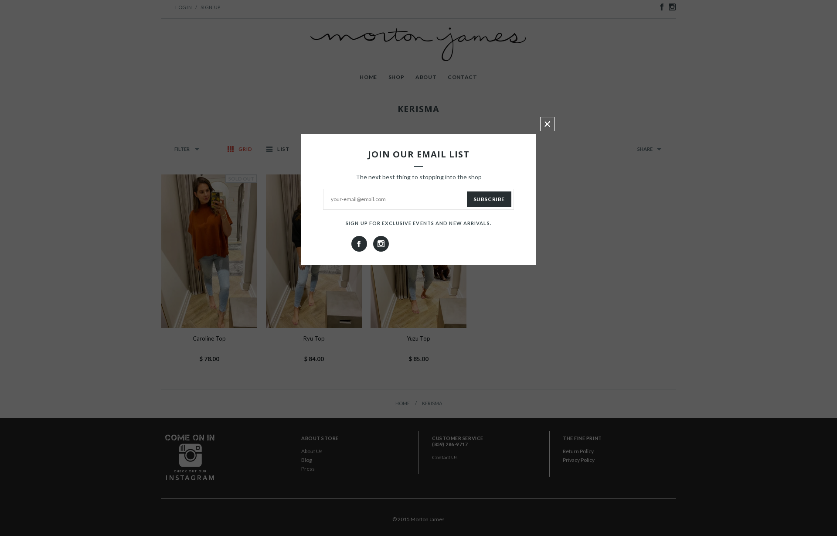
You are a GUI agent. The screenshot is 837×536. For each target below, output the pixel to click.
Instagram (381, 244)
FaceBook (359, 244)
